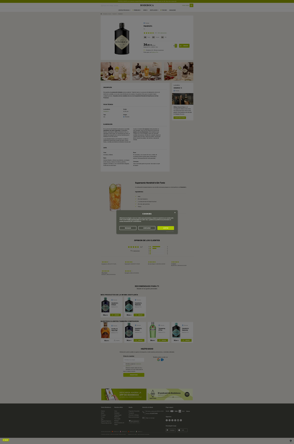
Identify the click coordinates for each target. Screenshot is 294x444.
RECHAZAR (128, 228)
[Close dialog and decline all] (175, 213)
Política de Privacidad (133, 219)
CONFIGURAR (147, 228)
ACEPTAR (165, 228)
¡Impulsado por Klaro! (170, 231)
